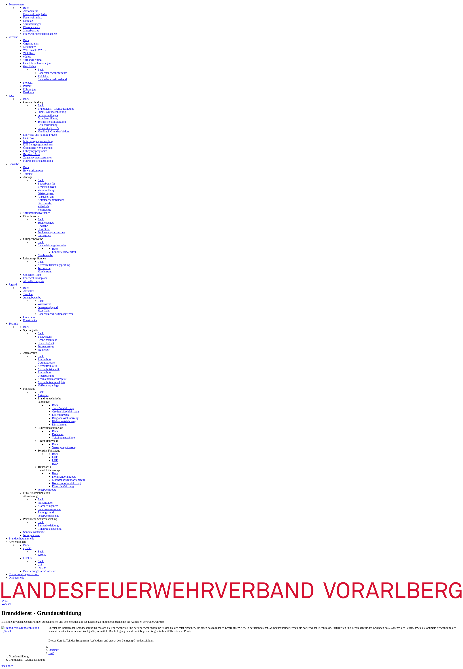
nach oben (7, 665)
